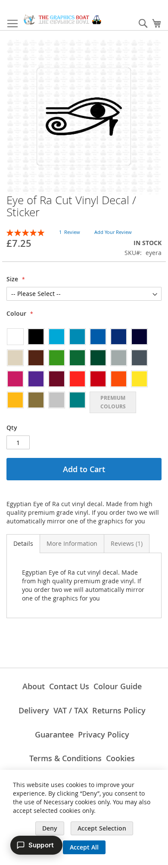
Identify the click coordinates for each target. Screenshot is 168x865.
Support (41, 845)
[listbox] (84, 370)
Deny (49, 828)
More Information (72, 543)
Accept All (84, 847)
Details (23, 543)
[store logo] (62, 20)
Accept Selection (102, 828)
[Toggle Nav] (12, 23)
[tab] (23, 543)
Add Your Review (113, 232)
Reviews (126, 543)
